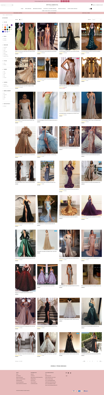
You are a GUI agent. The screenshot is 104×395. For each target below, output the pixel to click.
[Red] (9, 31)
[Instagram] (70, 373)
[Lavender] (7, 31)
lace (4, 74)
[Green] (3, 27)
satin (4, 71)
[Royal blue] (3, 31)
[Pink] (5, 25)
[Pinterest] (68, 373)
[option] (18, 13)
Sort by (89, 19)
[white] (11, 27)
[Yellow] (3, 25)
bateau (5, 53)
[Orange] (5, 27)
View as (16, 19)
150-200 (5, 38)
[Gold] (9, 29)
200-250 (5, 40)
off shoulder (5, 51)
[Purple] (11, 25)
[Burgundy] (5, 29)
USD (66, 375)
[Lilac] (5, 31)
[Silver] (7, 25)
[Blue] (7, 27)
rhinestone (5, 94)
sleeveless (5, 84)
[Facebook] (66, 373)
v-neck (5, 48)
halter (4, 50)
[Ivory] (9, 25)
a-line (4, 63)
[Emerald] (7, 29)
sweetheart (5, 47)
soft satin (5, 77)
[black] (9, 27)
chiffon (5, 73)
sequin (5, 97)
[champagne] (3, 29)
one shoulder (5, 54)
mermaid (5, 64)
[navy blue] (11, 29)
